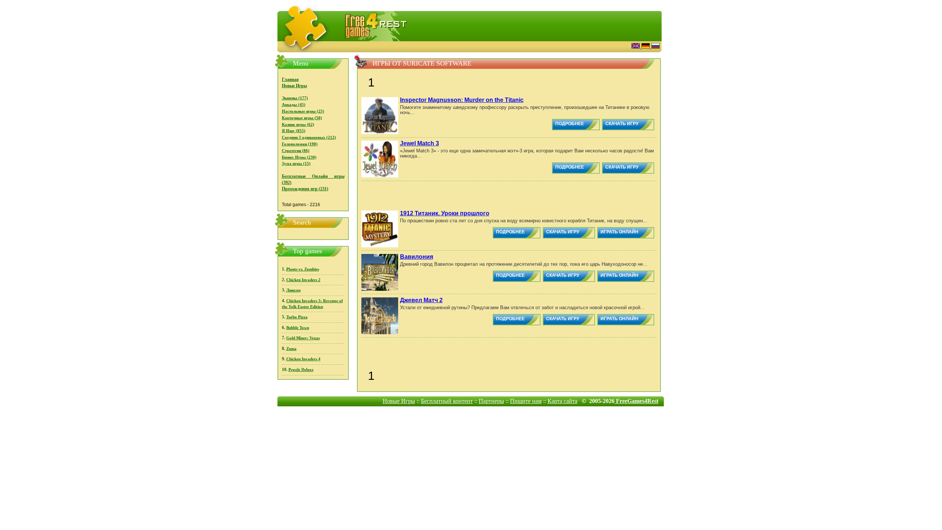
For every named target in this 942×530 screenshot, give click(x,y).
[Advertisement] (535, 46)
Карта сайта (562, 401)
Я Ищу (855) (293, 131)
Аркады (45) (293, 105)
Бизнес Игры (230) (299, 157)
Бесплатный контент (447, 401)
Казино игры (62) (298, 125)
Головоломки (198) (300, 144)
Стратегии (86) (295, 151)
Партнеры (491, 401)
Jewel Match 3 (419, 143)
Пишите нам (526, 401)
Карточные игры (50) (302, 118)
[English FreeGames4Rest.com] (636, 46)
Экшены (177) (295, 98)
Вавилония (416, 257)
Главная (290, 79)
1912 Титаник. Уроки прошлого (444, 213)
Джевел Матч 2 (421, 300)
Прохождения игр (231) (305, 188)
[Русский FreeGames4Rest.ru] (655, 46)
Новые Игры (294, 85)
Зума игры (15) (296, 164)
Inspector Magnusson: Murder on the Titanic (462, 100)
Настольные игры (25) (303, 111)
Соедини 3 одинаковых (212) (309, 137)
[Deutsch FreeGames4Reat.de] (646, 46)
